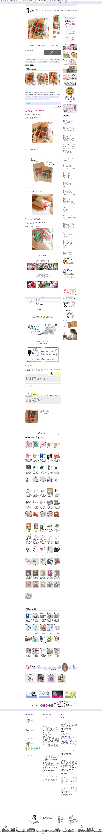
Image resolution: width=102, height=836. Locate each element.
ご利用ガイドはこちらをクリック (66, 729)
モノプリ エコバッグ (67, 135)
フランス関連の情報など (68, 252)
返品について (43, 59)
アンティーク (65, 118)
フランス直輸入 (67, 277)
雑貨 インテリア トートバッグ (69, 141)
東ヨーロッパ (65, 186)
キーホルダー (66, 136)
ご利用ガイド (60, 817)
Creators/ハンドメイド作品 (68, 243)
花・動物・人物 (66, 210)
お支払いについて (61, 818)
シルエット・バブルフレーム (70, 276)
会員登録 (59, 2)
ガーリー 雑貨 (28, 96)
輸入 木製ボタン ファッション (69, 225)
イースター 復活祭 (67, 173)
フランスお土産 (71, 277)
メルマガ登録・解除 (72, 819)
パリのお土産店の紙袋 (68, 152)
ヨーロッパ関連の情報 (68, 254)
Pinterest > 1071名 (70, 317)
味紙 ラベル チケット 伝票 (68, 146)
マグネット (66, 137)
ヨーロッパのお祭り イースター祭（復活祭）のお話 (40, 684)
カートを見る (75, 2)
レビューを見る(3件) (43, 61)
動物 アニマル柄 (67, 175)
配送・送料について (61, 819)
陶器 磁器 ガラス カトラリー (69, 123)
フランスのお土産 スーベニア (31, 94)
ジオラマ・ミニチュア (68, 139)
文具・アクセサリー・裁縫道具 (69, 140)
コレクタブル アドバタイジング (69, 128)
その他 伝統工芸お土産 (68, 192)
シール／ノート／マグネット (69, 184)
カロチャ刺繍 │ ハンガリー (68, 191)
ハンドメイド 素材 (67, 241)
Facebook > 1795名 (70, 316)
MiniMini (65, 253)
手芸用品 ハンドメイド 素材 (49, 94)
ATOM (61, 822)
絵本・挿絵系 (66, 172)
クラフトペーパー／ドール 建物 (69, 203)
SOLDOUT (65, 245)
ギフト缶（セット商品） (68, 215)
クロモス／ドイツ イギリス (68, 207)
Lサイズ (36, 149)
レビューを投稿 (54, 61)
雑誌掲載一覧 (60, 821)
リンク (70, 823)
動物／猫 (65, 198)
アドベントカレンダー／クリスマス (70, 204)
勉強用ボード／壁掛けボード (69, 183)
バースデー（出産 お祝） (68, 178)
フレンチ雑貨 (57, 94)
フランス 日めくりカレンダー (69, 138)
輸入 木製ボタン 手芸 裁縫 (68, 226)
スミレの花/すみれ (67, 177)
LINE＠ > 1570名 (70, 314)
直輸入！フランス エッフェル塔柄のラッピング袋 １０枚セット (57, 632)
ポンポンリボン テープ (68, 242)
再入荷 (59, 14)
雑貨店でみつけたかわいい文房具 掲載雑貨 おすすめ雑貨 (48, 96)
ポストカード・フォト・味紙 (69, 127)
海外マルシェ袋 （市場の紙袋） (69, 148)
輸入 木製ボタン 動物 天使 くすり (69, 223)
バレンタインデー (67, 179)
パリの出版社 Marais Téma (68, 166)
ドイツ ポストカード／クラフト (69, 194)
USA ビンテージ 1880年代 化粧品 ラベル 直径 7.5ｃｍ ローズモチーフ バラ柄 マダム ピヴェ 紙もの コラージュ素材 (70, 98)
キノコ (64, 277)
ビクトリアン (66, 174)
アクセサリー (66, 124)
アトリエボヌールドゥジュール (69, 217)
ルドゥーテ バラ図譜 (67, 165)
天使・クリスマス (67, 211)
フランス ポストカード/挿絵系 (69, 168)
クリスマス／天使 (67, 199)
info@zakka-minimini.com (47, 818)
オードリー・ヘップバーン (68, 164)
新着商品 (30, 92)
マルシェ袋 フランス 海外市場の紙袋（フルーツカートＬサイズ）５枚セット (42, 85)
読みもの (65, 247)
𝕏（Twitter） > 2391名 (70, 315)
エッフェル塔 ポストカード (68, 161)
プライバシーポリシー (73, 821)
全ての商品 (66, 120)
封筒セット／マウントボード (69, 182)
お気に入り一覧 (71, 814)
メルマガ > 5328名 (70, 312)
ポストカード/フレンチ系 (68, 158)
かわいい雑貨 (39, 94)
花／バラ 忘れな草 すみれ (68, 202)
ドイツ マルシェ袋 (67, 153)
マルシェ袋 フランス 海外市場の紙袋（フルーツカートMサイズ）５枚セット (31, 85)
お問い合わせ (71, 822)
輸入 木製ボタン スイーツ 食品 (69, 224)
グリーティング (66, 200)
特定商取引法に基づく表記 (31, 59)
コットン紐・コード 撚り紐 (68, 240)
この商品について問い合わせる (54, 59)
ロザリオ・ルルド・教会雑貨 (69, 144)
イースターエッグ (67, 190)
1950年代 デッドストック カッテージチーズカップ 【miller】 (43, 632)
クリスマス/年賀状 (67, 176)
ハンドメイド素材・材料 (68, 234)
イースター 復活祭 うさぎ (68, 201)
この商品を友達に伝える (30, 61)
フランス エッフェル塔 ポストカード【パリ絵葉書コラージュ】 (35, 530)
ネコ (75, 276)
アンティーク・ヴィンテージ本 (69, 121)
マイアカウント (71, 816)
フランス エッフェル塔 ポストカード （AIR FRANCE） (35, 448)
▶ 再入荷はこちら (41, 92)
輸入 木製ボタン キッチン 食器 (69, 227)
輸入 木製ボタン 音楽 (67, 228)
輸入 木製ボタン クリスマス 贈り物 (70, 229)
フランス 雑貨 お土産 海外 (68, 130)
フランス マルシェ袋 (67, 151)
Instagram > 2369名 (70, 313)
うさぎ (74, 277)
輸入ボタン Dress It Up (68, 237)
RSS (59, 822)
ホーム (55, 14)
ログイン (66, 2)
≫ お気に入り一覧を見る (43, 343)
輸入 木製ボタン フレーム (68, 232)
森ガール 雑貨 (34, 96)
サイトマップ (99, 0)
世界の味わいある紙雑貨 (50, 92)
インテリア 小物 (67, 122)
